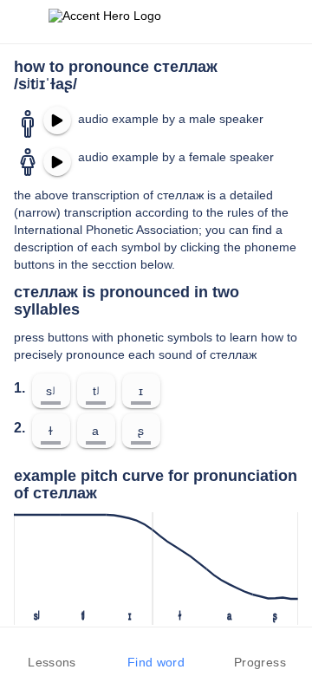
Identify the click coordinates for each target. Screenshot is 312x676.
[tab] (52, 651)
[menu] (24, 21)
